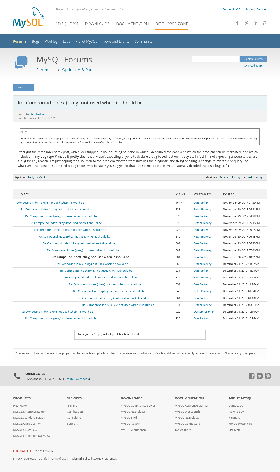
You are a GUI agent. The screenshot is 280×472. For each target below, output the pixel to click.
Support (72, 424)
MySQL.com (67, 23)
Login (249, 9)
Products (22, 398)
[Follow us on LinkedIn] (254, 24)
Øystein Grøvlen (204, 311)
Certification (75, 412)
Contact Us (236, 405)
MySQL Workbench (133, 430)
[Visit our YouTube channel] (263, 24)
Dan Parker (201, 202)
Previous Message (230, 177)
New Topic (24, 87)
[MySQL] (28, 17)
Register (262, 9)
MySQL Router (130, 424)
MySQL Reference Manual (191, 405)
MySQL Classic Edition (27, 424)
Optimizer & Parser (79, 69)
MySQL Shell (129, 417)
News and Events (116, 41)
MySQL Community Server (138, 405)
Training (72, 405)
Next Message (254, 177)
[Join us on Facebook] (236, 24)
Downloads (97, 23)
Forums (19, 41)
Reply (30, 177)
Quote (42, 177)
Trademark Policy (79, 458)
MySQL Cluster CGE (25, 430)
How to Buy (236, 412)
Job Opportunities (240, 424)
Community (143, 41)
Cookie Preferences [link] (105, 458)
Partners (234, 417)
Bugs (35, 41)
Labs (66, 41)
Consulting (74, 417)
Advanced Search (253, 65)
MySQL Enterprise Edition (29, 412)
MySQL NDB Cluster (134, 412)
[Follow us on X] (245, 24)
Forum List (46, 69)
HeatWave (20, 405)
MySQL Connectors (187, 424)
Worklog (51, 41)
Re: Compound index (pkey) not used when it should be (57, 209)
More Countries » (78, 379)
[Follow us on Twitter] (259, 377)
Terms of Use (58, 458)
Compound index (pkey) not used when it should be (50, 202)
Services (74, 398)
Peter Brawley (203, 209)
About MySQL (240, 398)
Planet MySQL (86, 41)
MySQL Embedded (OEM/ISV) (32, 436)
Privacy (17, 458)
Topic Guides (183, 430)
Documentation (132, 23)
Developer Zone (171, 23)
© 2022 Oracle (44, 451)
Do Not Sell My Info (35, 458)
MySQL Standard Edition (29, 417)
